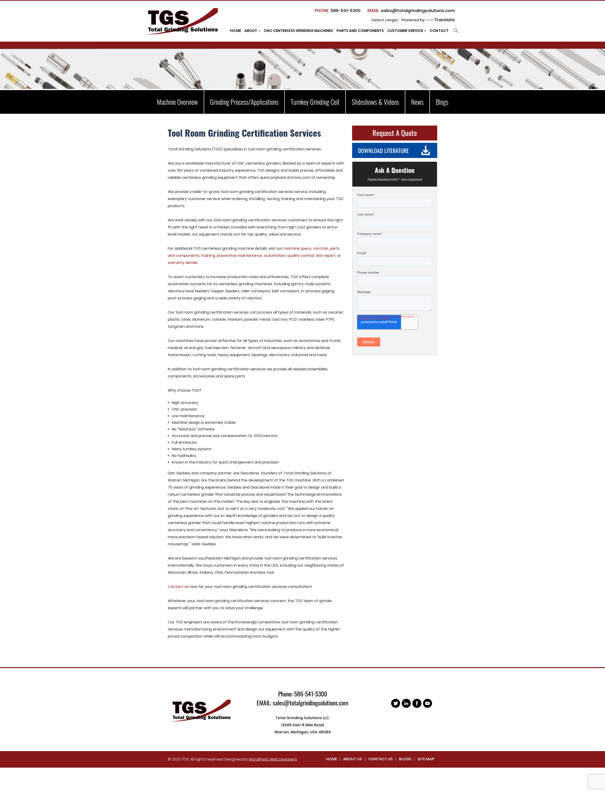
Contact (439, 30)
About (250, 30)
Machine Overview (177, 102)
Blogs (442, 102)
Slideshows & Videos (375, 102)
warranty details (183, 262)
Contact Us (380, 759)
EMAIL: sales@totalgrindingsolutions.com (302, 702)
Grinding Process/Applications (244, 102)
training (208, 255)
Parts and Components (360, 30)
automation (275, 255)
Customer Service (405, 30)
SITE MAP (426, 759)
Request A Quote (394, 132)
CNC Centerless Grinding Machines (298, 30)
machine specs (297, 248)
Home (235, 30)
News (417, 102)
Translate (444, 20)
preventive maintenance (239, 255)
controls (320, 248)
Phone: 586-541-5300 (302, 693)
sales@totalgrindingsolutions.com (411, 10)
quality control (300, 255)
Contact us (178, 586)
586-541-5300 (337, 10)
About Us (352, 759)
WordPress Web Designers (273, 759)
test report (325, 255)
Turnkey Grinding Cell (315, 102)
